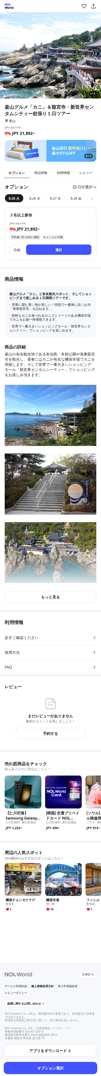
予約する (50, 733)
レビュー (86, 172)
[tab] (14, 198)
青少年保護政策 (68, 986)
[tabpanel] (50, 233)
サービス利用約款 (16, 986)
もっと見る (50, 596)
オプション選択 (50, 1068)
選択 (58, 250)
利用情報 (63, 172)
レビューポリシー (16, 993)
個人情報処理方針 (42, 986)
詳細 (17, 250)
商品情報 (40, 172)
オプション (16, 172)
